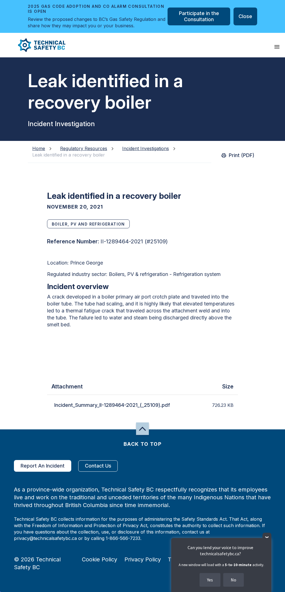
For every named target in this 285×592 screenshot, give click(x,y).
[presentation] (277, 47)
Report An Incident (43, 466)
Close (245, 16)
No (233, 580)
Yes (210, 580)
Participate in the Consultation (199, 16)
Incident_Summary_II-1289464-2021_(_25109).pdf (112, 405)
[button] (37, 45)
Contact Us (98, 466)
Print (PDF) (241, 155)
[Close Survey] (267, 537)
